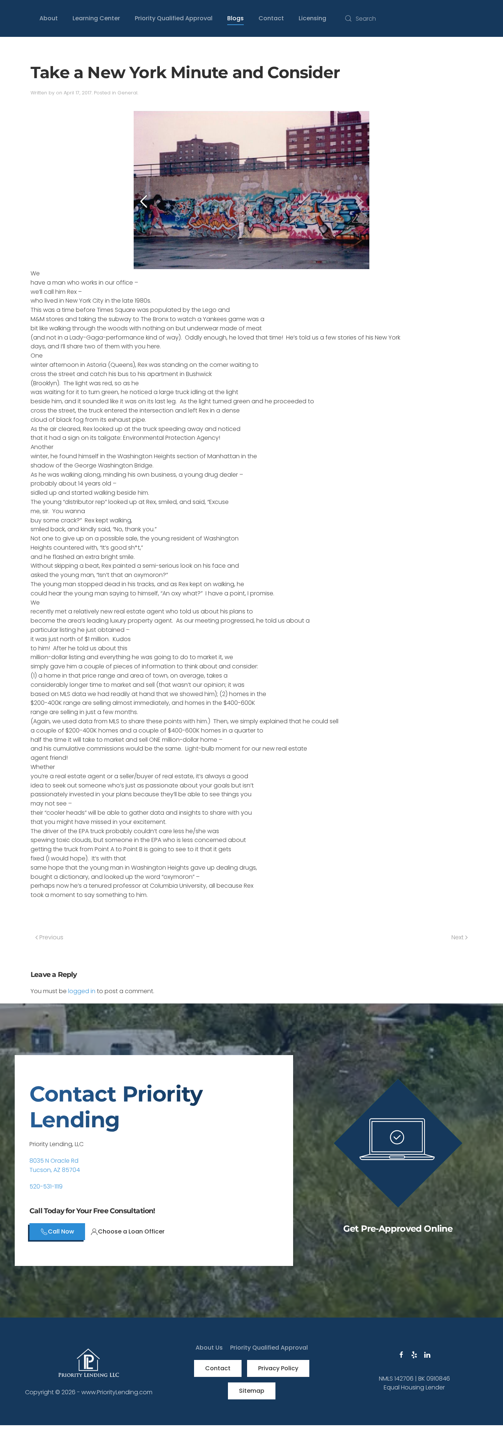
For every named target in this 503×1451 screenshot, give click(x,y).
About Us (209, 1347)
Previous (50, 937)
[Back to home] (14, 18)
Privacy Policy (278, 1368)
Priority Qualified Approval (173, 18)
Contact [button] (271, 18)
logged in (81, 991)
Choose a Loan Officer (131, 1231)
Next (458, 937)
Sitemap (251, 1390)
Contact (218, 1368)
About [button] (48, 18)
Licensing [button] (312, 18)
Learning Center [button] (96, 18)
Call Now (61, 1231)
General (127, 92)
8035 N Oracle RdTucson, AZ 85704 (54, 1165)
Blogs (235, 18)
